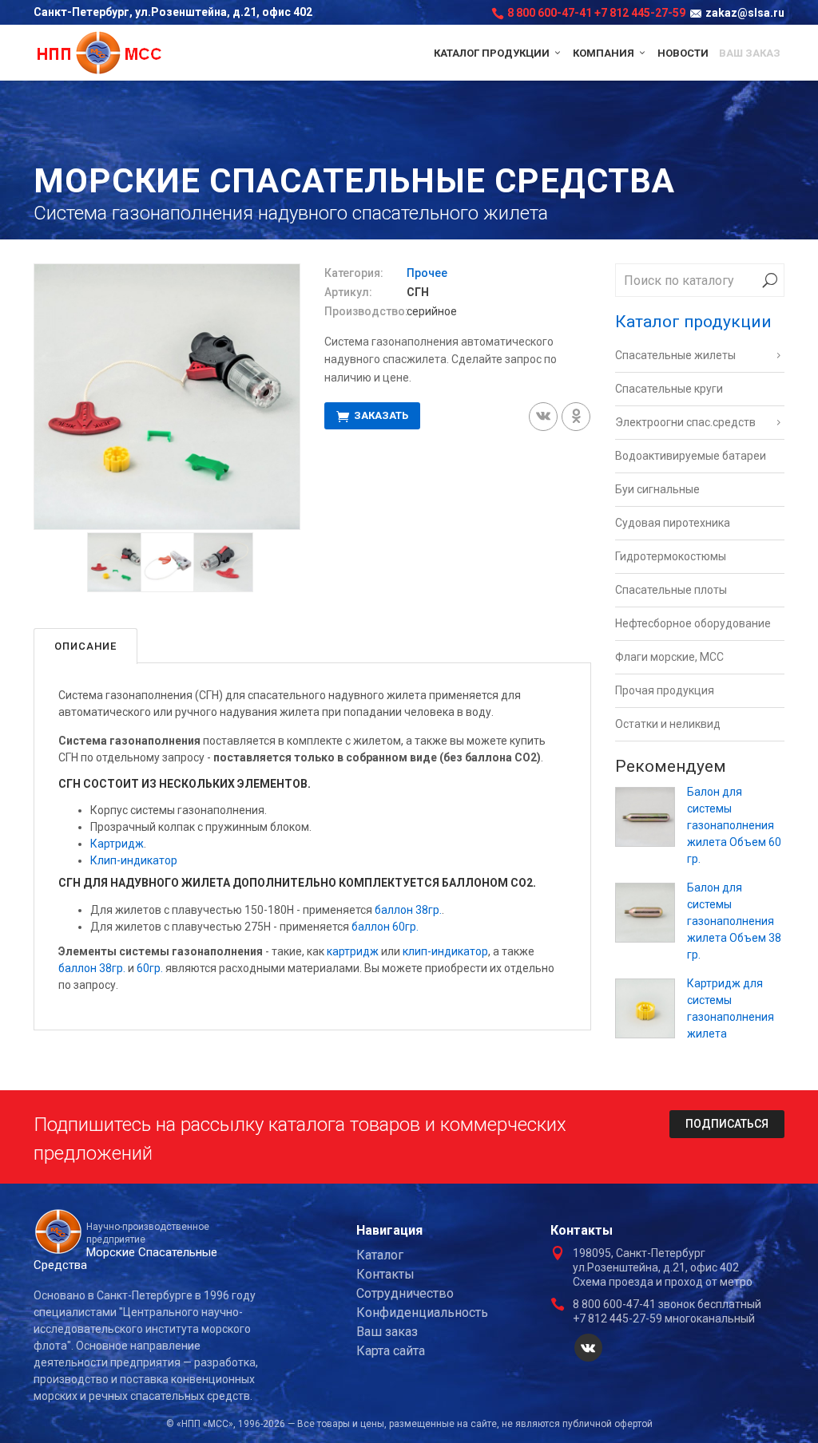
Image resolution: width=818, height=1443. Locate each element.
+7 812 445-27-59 (639, 12)
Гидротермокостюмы (670, 556)
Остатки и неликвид (668, 724)
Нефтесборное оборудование (693, 623)
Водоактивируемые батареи (690, 455)
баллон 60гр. (385, 926)
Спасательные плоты (671, 589)
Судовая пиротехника (672, 522)
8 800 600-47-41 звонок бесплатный (667, 1304)
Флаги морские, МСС (669, 656)
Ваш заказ (749, 53)
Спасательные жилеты (675, 355)
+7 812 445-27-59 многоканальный (664, 1318)
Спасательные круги (669, 388)
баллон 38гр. (408, 909)
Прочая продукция (664, 690)
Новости (683, 53)
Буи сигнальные (657, 489)
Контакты (385, 1274)
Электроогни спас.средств (685, 422)
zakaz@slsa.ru (744, 12)
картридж (353, 951)
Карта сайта (390, 1350)
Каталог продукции (493, 53)
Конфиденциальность (422, 1312)
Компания (605, 53)
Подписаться (726, 1123)
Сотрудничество (405, 1293)
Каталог (379, 1255)
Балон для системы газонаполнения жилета (734, 825)
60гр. (150, 968)
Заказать (379, 416)
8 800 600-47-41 (549, 12)
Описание (85, 646)
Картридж (117, 843)
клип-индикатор (445, 951)
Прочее (427, 273)
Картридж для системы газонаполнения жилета (730, 1008)
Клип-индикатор (133, 860)
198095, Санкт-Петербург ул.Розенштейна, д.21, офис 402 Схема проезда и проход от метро (662, 1267)
